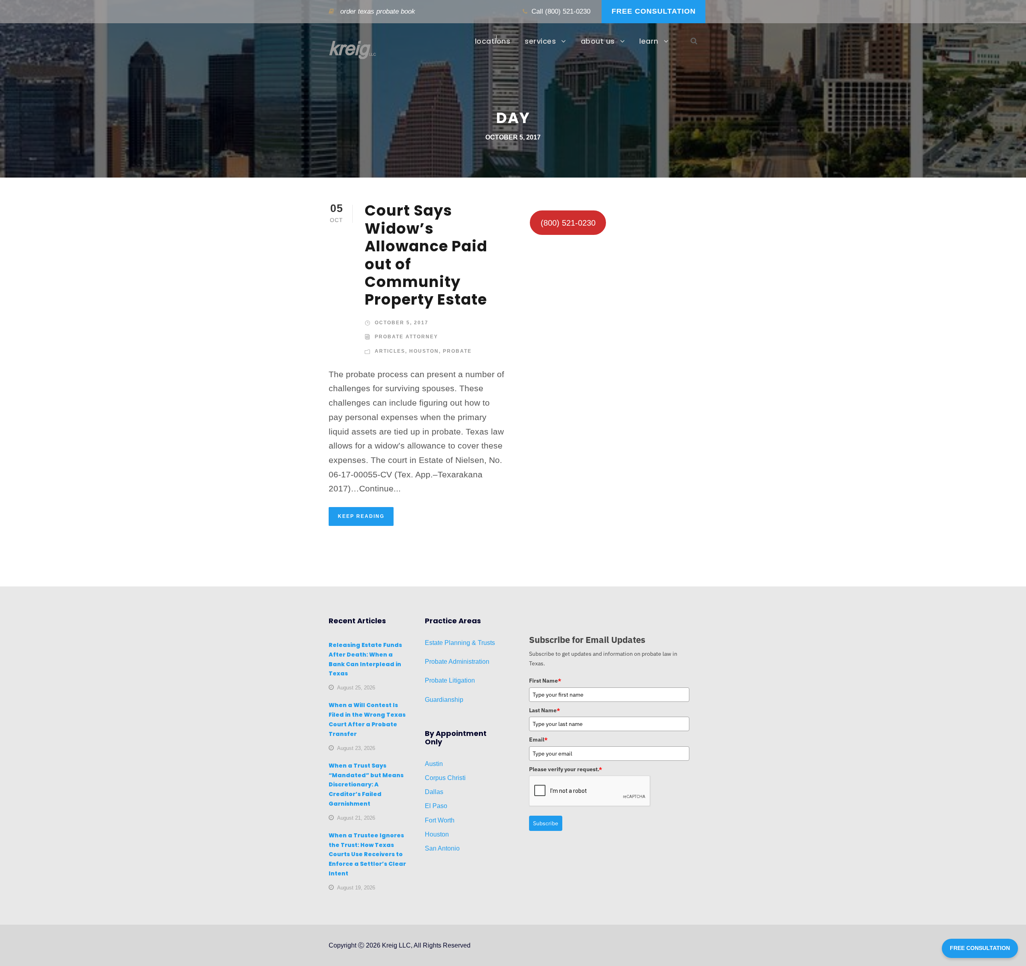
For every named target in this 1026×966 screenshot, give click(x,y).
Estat (432, 642)
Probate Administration (457, 661)
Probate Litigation (450, 680)
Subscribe (545, 823)
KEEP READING (361, 516)
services (540, 41)
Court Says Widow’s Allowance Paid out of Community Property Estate (426, 255)
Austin (434, 763)
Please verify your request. (565, 769)
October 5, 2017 (401, 322)
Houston (424, 351)
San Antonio (442, 848)
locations (493, 41)
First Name (545, 680)
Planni (453, 642)
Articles (390, 351)
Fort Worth (439, 820)
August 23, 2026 (356, 748)
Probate (457, 351)
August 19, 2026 (356, 888)
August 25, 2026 (356, 688)
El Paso (436, 805)
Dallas (434, 791)
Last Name (544, 710)
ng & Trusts (479, 642)
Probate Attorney (406, 337)
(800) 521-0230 (567, 11)
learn (648, 41)
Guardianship (444, 699)
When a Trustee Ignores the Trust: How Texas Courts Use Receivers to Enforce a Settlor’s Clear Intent (367, 854)
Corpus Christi (445, 777)
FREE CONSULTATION (654, 11)
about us (598, 41)
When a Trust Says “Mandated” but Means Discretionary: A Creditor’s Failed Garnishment (366, 785)
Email (538, 739)
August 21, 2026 (356, 818)
